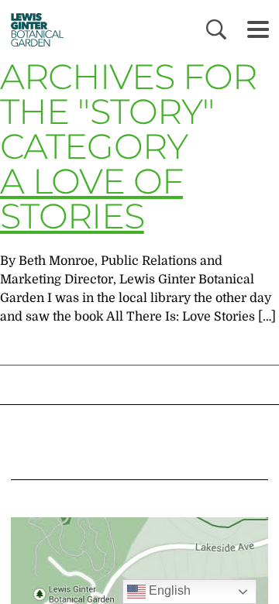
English (168, 590)
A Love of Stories (91, 198)
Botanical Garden (33, 29)
